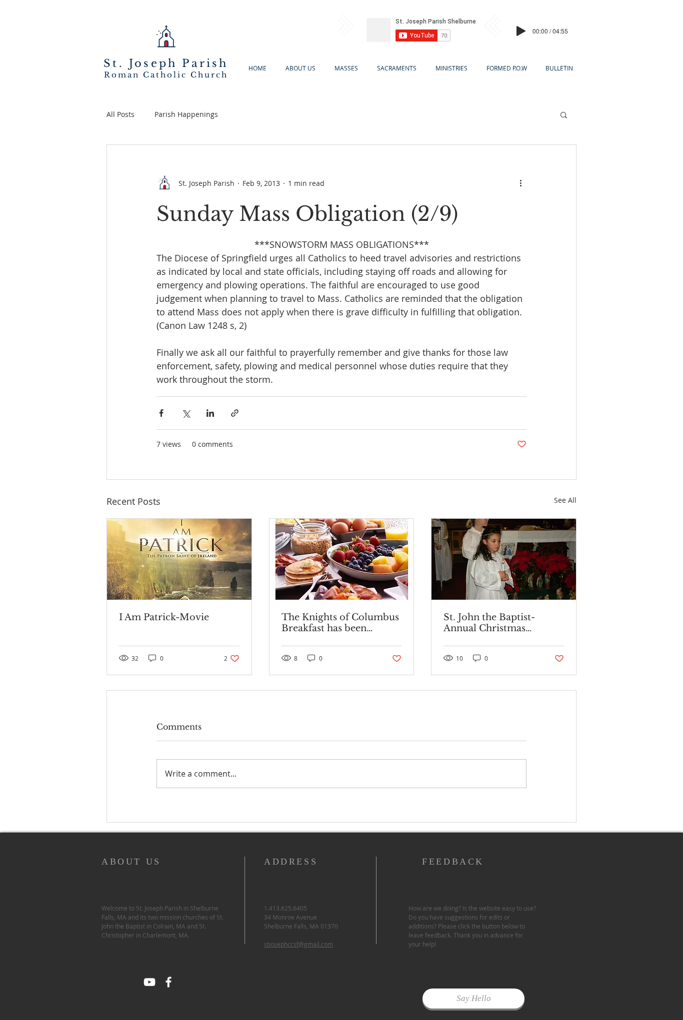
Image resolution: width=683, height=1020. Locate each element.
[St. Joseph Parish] (169, 982)
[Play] (521, 31)
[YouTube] (149, 982)
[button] (563, 114)
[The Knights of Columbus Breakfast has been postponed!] (342, 559)
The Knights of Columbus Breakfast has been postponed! (340, 623)
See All (565, 500)
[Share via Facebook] (161, 413)
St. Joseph (140, 63)
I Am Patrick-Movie (164, 617)
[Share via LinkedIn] (210, 413)
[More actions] (520, 183)
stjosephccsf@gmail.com (298, 944)
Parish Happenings (186, 114)
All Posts (120, 114)
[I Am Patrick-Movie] (179, 559)
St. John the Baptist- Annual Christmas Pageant (489, 623)
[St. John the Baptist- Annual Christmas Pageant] (504, 559)
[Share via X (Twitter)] (185, 413)
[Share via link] (235, 413)
